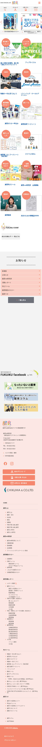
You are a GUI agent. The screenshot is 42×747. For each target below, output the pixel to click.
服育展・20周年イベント (16, 590)
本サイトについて (9, 736)
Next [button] (40, 22)
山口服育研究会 (13, 638)
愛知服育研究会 (13, 629)
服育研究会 (10, 625)
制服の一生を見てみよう (14, 654)
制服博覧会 (12, 592)
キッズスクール (13, 595)
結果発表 (9, 567)
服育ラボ (5, 696)
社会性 (9, 517)
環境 (8, 520)
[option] (10, 23)
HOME (5, 503)
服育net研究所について (13, 540)
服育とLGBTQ (11, 532)
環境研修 (11, 617)
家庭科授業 (12, 605)
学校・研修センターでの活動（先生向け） (19, 610)
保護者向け (10, 619)
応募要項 (9, 558)
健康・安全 (10, 515)
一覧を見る (22, 300)
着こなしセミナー (14, 601)
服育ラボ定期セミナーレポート (16, 705)
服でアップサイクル (13, 674)
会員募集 (9, 548)
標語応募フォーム (14, 563)
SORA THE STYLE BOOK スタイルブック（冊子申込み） (22, 692)
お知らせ (21, 260)
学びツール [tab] (6, 286)
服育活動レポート (8, 579)
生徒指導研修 (12, 615)
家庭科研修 (12, 613)
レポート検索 (11, 583)
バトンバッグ (11, 669)
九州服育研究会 (13, 636)
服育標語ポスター (8, 554)
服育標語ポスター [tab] (8, 290)
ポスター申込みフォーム (16, 566)
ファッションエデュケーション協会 (17, 550)
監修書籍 (9, 545)
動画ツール (10, 671)
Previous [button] (1, 22)
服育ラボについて (12, 708)
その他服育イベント (14, 597)
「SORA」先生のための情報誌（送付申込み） (20, 679)
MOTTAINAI (10, 721)
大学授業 (11, 607)
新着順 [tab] (4, 271)
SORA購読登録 (9, 456)
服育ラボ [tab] (5, 294)
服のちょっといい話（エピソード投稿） (18, 684)
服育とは (5, 508)
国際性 (9, 522)
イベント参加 (12, 642)
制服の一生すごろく (13, 661)
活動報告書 (10, 543)
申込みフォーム (11, 703)
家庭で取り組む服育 (13, 527)
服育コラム (10, 718)
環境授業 (11, 603)
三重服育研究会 (13, 633)
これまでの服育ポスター (14, 569)
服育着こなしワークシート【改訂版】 (18, 664)
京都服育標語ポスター (13, 572)
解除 (15, 453)
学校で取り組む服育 (13, 524)
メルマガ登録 (9, 453)
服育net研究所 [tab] (7, 279)
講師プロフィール (12, 710)
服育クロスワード (12, 659)
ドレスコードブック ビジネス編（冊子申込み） (20, 689)
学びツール (6, 650)
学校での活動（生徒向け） (15, 598)
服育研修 (11, 623)
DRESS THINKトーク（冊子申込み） (18, 686)
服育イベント (11, 586)
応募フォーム (11, 561)
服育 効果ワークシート (13, 666)
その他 (10, 609)
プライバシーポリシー (10, 740)
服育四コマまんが (12, 656)
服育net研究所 (7, 536)
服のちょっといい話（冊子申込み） (17, 681)
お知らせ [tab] (5, 275)
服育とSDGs (10, 529)
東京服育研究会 (13, 631)
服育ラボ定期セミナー (15, 588)
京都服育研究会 (13, 627)
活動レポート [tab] (6, 282)
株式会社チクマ (9, 443)
